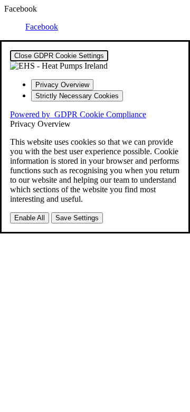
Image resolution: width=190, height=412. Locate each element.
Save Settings (77, 218)
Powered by (78, 114)
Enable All (29, 218)
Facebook (41, 26)
